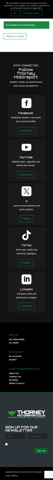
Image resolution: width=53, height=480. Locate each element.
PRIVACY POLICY (17, 383)
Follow (26, 218)
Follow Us (26, 130)
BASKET (13, 360)
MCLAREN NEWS (16, 339)
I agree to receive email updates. (24, 444)
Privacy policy (31, 13)
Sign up (41, 450)
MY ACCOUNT (15, 356)
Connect (26, 306)
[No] (50, 9)
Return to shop (15, 36)
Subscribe (26, 174)
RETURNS (13, 380)
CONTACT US (15, 377)
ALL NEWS (14, 343)
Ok (15, 13)
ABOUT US (14, 373)
